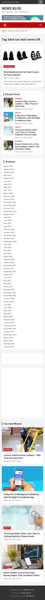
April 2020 (7, 314)
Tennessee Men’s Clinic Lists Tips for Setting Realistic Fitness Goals (26, 132)
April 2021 (7, 283)
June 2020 (8, 308)
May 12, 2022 (9, 78)
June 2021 (8, 277)
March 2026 (8, 166)
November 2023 (10, 205)
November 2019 (10, 329)
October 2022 (9, 238)
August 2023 (9, 214)
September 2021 (10, 271)
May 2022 (7, 250)
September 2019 (10, 335)
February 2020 (9, 320)
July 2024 (7, 181)
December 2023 (10, 202)
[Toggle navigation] (5, 25)
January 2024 (9, 199)
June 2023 (8, 220)
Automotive (9, 66)
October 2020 (9, 299)
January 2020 (9, 323)
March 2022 (8, 256)
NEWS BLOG (11, 8)
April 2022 (7, 253)
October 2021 (9, 268)
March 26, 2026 (21, 109)
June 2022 (8, 247)
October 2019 (9, 332)
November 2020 (10, 296)
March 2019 (8, 341)
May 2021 (7, 280)
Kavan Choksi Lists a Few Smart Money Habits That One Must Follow (27, 146)
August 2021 (9, 274)
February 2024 (9, 196)
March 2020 (8, 317)
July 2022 (7, 244)
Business (18, 98)
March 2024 (8, 193)
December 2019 (10, 326)
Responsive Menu (40, 2)
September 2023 (10, 211)
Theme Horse (25, 593)
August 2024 (9, 178)
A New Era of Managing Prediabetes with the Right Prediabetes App (27, 118)
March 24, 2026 (21, 138)
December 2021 (10, 265)
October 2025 (9, 172)
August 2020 (9, 302)
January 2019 (9, 347)
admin (17, 78)
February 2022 (9, 259)
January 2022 (9, 262)
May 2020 (7, 311)
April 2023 (7, 226)
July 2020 (7, 305)
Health (18, 113)
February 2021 (9, 290)
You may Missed (12, 423)
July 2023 (7, 217)
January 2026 (9, 169)
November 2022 (10, 235)
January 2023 (9, 232)
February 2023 (9, 229)
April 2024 (7, 190)
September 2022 (10, 241)
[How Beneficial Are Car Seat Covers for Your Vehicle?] (22, 56)
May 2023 (7, 223)
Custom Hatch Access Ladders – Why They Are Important (26, 103)
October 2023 (9, 208)
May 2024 (7, 187)
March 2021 (8, 287)
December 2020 (10, 293)
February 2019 (9, 344)
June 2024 (8, 184)
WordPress (30, 596)
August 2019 (9, 338)
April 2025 (7, 175)
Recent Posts (12, 94)
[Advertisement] (22, 393)
